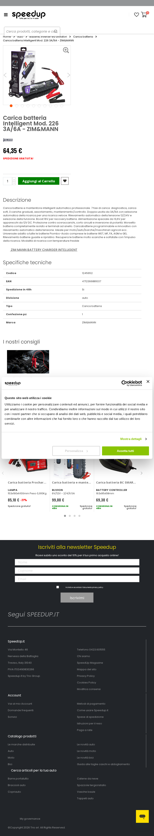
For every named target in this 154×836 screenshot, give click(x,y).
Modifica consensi (89, 689)
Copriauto (14, 792)
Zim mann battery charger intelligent (43, 249)
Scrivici (12, 717)
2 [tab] (16, 105)
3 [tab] (22, 105)
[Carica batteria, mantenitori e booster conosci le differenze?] (28, 361)
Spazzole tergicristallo (91, 785)
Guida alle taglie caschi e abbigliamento (103, 764)
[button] (136, 14)
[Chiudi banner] (148, 383)
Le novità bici (85, 758)
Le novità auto (86, 744)
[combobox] (32, 31)
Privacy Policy (86, 676)
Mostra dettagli (131, 439)
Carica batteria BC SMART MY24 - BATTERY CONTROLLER (116, 482)
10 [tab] (61, 105)
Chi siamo (83, 656)
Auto (20, 37)
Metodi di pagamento (91, 704)
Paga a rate (84, 730)
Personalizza (74, 451)
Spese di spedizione (90, 717)
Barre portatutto (18, 778)
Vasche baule (86, 792)
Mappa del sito (86, 669)
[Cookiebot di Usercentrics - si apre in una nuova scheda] (124, 383)
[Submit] (55, 31)
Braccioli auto (17, 785)
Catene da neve (87, 778)
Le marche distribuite (21, 744)
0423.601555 (97, 649)
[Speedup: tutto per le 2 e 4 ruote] (29, 14)
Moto (11, 758)
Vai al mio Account (20, 704)
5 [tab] (33, 105)
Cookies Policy (86, 682)
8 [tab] (50, 105)
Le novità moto (86, 751)
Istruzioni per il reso (89, 723)
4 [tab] (27, 105)
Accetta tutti (125, 451)
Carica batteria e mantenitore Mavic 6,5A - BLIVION (72, 482)
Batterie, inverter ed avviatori (48, 37)
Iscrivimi (77, 597)
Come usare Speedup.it (92, 710)
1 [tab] (11, 105)
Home (7, 37)
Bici (10, 764)
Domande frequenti (20, 710)
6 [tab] (39, 105)
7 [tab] (44, 105)
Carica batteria (83, 37)
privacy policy (97, 587)
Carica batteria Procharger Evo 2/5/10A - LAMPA (28, 482)
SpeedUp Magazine (90, 663)
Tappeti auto (85, 798)
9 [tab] (56, 105)
